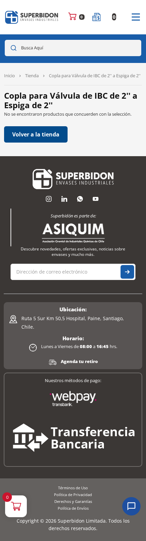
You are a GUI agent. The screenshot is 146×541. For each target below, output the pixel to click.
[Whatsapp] (80, 199)
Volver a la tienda (35, 134)
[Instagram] (48, 199)
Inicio (9, 75)
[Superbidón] (32, 17)
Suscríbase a (127, 272)
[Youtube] (95, 199)
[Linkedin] (64, 199)
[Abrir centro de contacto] (131, 506)
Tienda (32, 75)
